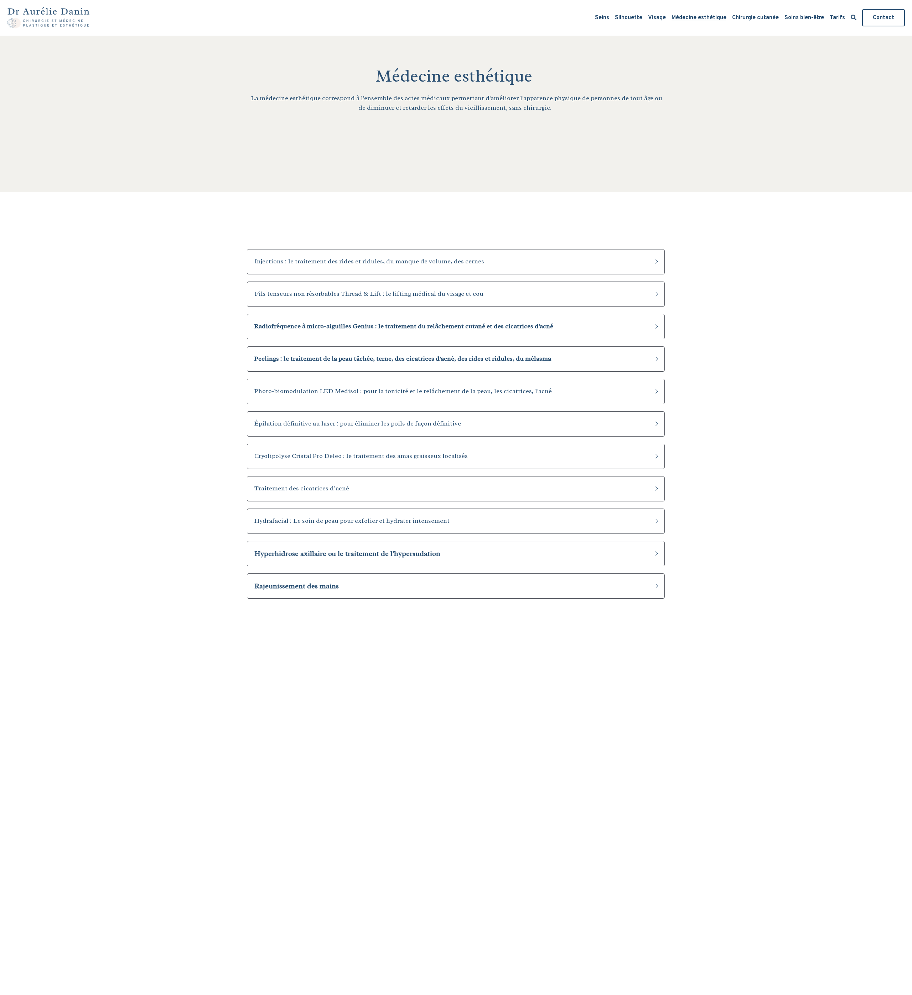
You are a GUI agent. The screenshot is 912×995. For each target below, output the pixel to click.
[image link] (48, 17)
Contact (883, 17)
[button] (456, 261)
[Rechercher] (853, 18)
